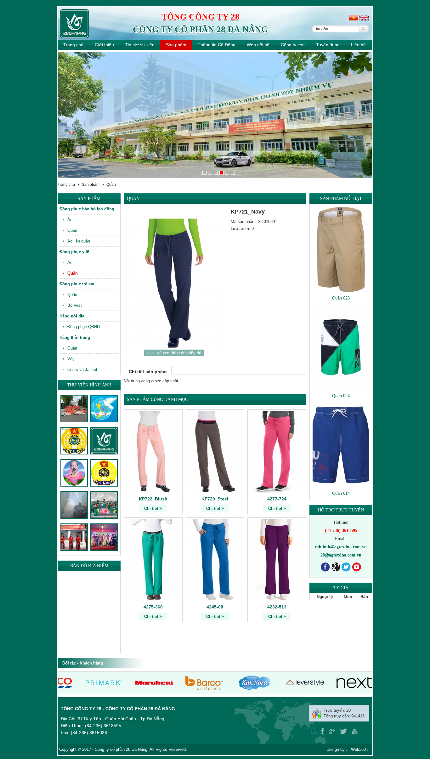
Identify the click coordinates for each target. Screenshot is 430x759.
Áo (69, 219)
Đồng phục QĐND (83, 326)
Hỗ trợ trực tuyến (341, 510)
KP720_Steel (214, 498)
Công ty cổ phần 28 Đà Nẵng (200, 29)
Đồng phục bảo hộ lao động (86, 209)
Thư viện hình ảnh (89, 385)
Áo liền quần (78, 241)
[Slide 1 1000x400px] (204, 173)
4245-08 (215, 606)
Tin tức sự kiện (140, 44)
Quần (111, 184)
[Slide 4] (221, 173)
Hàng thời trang (74, 337)
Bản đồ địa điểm (89, 565)
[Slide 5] (227, 173)
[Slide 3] (216, 173)
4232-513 (276, 606)
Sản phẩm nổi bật (341, 198)
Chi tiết (151, 508)
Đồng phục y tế (74, 251)
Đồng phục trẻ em (76, 284)
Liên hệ (358, 44)
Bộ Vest (74, 305)
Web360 (358, 749)
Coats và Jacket (82, 369)
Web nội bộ (258, 44)
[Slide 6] (233, 173)
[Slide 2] (210, 173)
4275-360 (153, 606)
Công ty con (293, 44)
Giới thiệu (104, 44)
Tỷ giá (340, 587)
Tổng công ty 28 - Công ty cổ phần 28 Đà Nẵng (118, 708)
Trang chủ (73, 44)
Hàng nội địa (71, 316)
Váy (71, 359)
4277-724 (276, 498)
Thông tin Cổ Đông (216, 44)
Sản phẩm (176, 44)
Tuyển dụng (328, 44)
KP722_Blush (153, 498)
